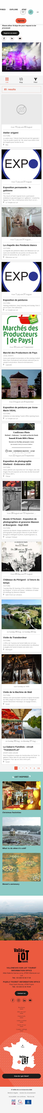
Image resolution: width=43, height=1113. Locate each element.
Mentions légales (13, 1093)
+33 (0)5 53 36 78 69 (23, 987)
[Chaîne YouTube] (30, 1000)
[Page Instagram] (19, 1000)
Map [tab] (21, 82)
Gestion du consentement (27, 1093)
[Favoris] (23, 12)
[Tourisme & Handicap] (28, 1102)
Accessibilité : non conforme (17, 1096)
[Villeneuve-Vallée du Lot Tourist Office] (21, 955)
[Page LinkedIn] (24, 1000)
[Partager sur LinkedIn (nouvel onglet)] (12, 38)
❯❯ (38, 768)
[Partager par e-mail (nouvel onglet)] (20, 38)
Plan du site (30, 1096)
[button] (30, 12)
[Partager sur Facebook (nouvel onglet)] (4, 38)
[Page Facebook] (13, 1000)
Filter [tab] (36, 82)
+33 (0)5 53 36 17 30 (23, 978)
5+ (27, 768)
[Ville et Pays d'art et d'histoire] (13, 1102)
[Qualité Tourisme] (20, 1102)
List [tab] (7, 82)
